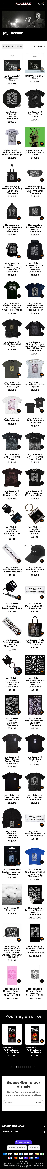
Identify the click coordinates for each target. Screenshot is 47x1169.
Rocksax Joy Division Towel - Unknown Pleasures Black (35, 949)
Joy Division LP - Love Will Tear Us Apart (35, 152)
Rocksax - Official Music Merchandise (24, 1163)
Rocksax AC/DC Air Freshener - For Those (35, 1050)
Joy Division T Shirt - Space (12, 420)
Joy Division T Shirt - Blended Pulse (12, 344)
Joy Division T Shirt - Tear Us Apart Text (35, 457)
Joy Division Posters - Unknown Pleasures (12, 722)
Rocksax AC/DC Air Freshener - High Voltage (12, 1050)
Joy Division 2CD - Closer (35, 77)
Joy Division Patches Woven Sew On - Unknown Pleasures (35, 682)
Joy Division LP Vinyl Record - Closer (12, 78)
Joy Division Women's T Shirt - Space (35, 384)
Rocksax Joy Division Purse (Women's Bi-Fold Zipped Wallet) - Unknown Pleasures (12, 951)
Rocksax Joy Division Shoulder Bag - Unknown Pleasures (35, 190)
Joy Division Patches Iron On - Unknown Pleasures (35, 722)
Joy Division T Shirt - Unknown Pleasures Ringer (35, 493)
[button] (12, 1067)
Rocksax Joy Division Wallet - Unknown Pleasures (35, 228)
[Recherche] (39, 4)
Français (33, 1147)
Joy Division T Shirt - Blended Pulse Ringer (12, 384)
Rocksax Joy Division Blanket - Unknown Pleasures (35, 911)
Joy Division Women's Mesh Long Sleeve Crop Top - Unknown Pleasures (35, 346)
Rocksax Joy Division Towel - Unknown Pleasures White (35, 992)
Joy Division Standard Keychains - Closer (35, 530)
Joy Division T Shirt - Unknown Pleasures (35, 797)
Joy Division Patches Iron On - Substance (35, 606)
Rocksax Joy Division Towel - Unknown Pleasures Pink (12, 992)
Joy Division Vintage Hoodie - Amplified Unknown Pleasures (35, 267)
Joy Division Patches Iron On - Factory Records (12, 570)
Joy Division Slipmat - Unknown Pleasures (12, 115)
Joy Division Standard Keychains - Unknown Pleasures (12, 682)
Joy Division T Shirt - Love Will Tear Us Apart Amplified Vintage (12, 307)
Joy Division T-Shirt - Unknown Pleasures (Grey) (12, 152)
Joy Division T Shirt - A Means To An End (35, 421)
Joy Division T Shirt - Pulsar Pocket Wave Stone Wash (12, 760)
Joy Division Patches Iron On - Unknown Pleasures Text (12, 643)
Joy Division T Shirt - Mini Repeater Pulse (12, 493)
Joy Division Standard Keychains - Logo (12, 606)
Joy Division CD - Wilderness (12, 909)
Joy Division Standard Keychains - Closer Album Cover (12, 531)
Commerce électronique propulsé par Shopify (23, 1165)
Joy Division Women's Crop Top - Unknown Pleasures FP (35, 307)
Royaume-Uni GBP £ (16, 1147)
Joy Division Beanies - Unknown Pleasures (12, 835)
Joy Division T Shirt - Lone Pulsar (35, 759)
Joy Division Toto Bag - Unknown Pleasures (35, 642)
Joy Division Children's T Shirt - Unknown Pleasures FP (35, 873)
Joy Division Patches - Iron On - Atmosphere (35, 834)
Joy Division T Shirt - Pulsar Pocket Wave (12, 797)
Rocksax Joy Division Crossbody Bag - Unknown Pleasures (12, 267)
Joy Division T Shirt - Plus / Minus (35, 114)
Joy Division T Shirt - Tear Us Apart (12, 457)
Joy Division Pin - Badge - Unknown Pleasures (12, 872)
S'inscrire (38, 1103)
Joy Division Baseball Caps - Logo (35, 570)
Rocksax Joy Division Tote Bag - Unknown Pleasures (12, 190)
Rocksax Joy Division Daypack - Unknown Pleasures (12, 228)
